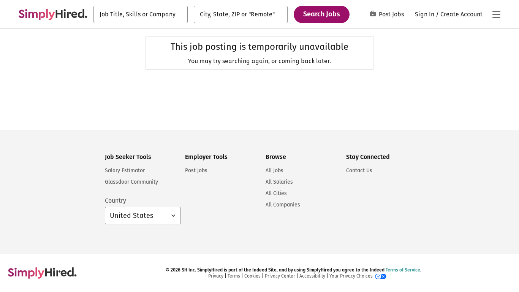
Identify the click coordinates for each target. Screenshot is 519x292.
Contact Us (359, 170)
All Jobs (274, 170)
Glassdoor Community (131, 182)
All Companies (283, 205)
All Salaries (279, 182)
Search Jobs (321, 14)
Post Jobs (391, 14)
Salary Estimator (125, 170)
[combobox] (140, 14)
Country (115, 200)
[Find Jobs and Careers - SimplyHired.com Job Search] (52, 14)
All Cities (276, 193)
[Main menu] (496, 14)
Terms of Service (403, 270)
